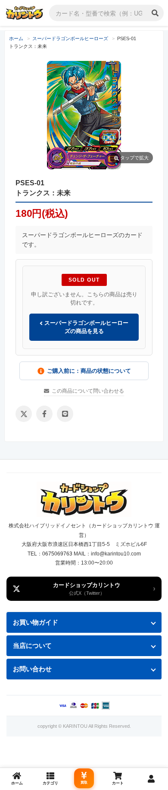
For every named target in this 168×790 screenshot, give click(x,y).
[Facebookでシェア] (44, 414)
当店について (32, 645)
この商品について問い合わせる (88, 391)
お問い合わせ (32, 669)
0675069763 (57, 554)
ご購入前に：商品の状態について (89, 371)
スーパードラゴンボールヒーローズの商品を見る (85, 327)
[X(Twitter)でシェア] (24, 414)
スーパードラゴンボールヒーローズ (70, 38)
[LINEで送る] (65, 414)
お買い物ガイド (35, 622)
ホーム (16, 38)
